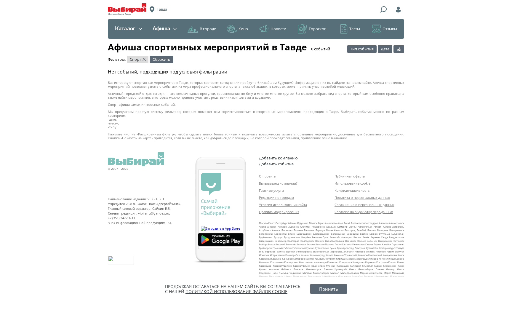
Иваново (360, 251)
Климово (372, 258)
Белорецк (382, 230)
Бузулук (278, 237)
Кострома (382, 262)
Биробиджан (304, 233)
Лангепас (298, 269)
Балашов (309, 230)
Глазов (369, 244)
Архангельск (365, 226)
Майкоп (334, 272)
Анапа (262, 226)
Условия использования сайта (283, 204)
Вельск (357, 237)
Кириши (340, 258)
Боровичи (353, 233)
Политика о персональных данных (362, 197)
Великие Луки (320, 237)
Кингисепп (329, 258)
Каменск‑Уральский (345, 255)
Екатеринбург (387, 248)
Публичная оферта (350, 176)
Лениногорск (313, 269)
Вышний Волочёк (286, 244)
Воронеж (372, 240)
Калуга (329, 255)
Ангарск (271, 226)
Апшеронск (318, 226)
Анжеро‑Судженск (288, 226)
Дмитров (360, 248)
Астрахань (398, 226)
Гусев (333, 248)
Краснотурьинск (282, 265)
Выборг (263, 244)
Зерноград (336, 251)
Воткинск (398, 240)
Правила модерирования (279, 212)
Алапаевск (357, 223)
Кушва (262, 269)
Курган (378, 265)
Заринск (290, 251)
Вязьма (311, 244)
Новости (278, 28)
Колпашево (277, 262)
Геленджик (358, 244)
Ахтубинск (265, 230)
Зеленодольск (321, 251)
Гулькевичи (322, 248)
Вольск (361, 240)
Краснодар (265, 265)
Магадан (307, 272)
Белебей (361, 230)
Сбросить (161, 59)
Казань (305, 255)
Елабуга (400, 248)
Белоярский (266, 233)
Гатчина (346, 244)
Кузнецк (330, 265)
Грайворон (265, 248)
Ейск (375, 248)
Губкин (288, 248)
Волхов (339, 240)
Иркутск (399, 251)
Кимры (319, 258)
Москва (263, 223)
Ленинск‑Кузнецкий (335, 269)
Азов (340, 223)
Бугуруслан (397, 233)
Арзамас (331, 226)
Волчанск (350, 240)
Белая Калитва (334, 230)
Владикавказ (266, 240)
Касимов (276, 258)
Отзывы (390, 28)
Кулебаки (355, 265)
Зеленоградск (304, 251)
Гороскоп (318, 28)
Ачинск (276, 230)
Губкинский (299, 248)
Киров (350, 258)
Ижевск (370, 251)
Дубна (369, 248)
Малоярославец (349, 272)
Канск (401, 255)
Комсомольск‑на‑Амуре (313, 262)
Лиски (400, 269)
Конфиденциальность (352, 190)
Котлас (392, 262)
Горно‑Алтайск (382, 244)
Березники (280, 233)
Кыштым (274, 269)
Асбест (377, 226)
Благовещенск (321, 233)
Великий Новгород (341, 237)
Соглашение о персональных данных (364, 204)
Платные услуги (271, 190)
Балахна (298, 230)
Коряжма (370, 262)
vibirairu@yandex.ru (153, 213)
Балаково (286, 230)
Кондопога (345, 262)
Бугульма (384, 233)
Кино (243, 28)
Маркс (387, 272)
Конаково (332, 262)
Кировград (360, 258)
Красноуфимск (301, 265)
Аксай (347, 223)
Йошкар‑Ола (292, 255)
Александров (370, 223)
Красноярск (318, 265)
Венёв (366, 237)
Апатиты (305, 226)
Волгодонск (307, 240)
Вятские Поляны (325, 244)
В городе (208, 28)
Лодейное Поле (268, 272)
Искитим (264, 255)
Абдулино (302, 223)
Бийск (291, 233)
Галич (338, 244)
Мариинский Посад (371, 272)
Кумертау (367, 265)
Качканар (287, 258)
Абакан (292, 223)
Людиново (295, 272)
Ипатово (381, 251)
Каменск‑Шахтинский (370, 255)
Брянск (373, 233)
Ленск (352, 269)
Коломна (264, 262)
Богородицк (338, 233)
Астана (387, 226)
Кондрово (358, 262)
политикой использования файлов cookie (236, 291)
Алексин (383, 223)
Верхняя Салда (379, 237)
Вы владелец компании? (278, 183)
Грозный (278, 248)
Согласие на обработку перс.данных (364, 212)
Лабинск (286, 269)
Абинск (313, 223)
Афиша (161, 28)
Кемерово (299, 258)
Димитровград (345, 248)
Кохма (400, 262)
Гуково (310, 248)
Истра (273, 255)
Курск (401, 265)
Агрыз (321, 223)
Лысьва (283, 272)
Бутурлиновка (292, 237)
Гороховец (398, 244)
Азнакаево (331, 223)
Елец (261, 251)
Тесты (354, 28)
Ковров (399, 258)
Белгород (350, 230)
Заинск (281, 251)
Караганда (265, 258)
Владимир (281, 240)
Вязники (301, 244)
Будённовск (266, 237)
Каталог (125, 28)
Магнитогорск (321, 272)
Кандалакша (390, 255)
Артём (352, 226)
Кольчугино (291, 262)
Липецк (390, 269)
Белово (371, 230)
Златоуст (348, 251)
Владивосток (396, 237)
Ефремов (270, 251)
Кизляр (309, 258)
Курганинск (389, 265)
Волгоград (293, 240)
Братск (364, 233)
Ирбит (390, 251)
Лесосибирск (365, 269)
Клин (382, 258)
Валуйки (306, 237)
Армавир (342, 226)
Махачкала (398, 272)
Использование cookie (352, 183)
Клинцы (390, 258)
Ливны (380, 269)
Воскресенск (385, 240)
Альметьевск (396, 223)
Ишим (281, 255)
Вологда (330, 240)
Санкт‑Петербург (277, 223)
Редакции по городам (276, 197)
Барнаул (320, 230)
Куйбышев (343, 265)
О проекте (267, 176)
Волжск (319, 240)
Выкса (271, 244)
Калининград (317, 255)
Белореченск (396, 230)
